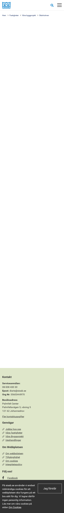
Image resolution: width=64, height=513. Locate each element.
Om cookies (12, 460)
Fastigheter (14, 15)
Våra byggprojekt (29, 15)
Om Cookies (15, 507)
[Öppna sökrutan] (52, 5)
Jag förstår (49, 488)
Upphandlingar (13, 440)
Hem (4, 15)
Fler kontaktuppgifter (13, 416)
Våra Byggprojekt (15, 436)
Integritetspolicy (14, 464)
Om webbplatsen (14, 453)
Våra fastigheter (14, 432)
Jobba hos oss (13, 429)
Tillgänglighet (13, 457)
